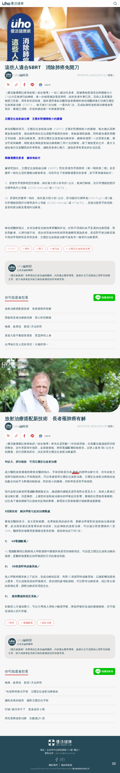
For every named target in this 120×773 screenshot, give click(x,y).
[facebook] (57, 760)
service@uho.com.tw (65, 753)
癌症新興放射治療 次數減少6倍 (25, 718)
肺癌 (63, 97)
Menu (117, 763)
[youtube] (62, 760)
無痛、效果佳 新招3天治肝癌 (23, 326)
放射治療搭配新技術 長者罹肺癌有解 (28, 309)
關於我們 (53, 765)
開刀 (40, 249)
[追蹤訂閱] (40, 84)
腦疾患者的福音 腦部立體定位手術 (27, 700)
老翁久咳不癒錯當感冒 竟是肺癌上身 (28, 335)
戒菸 (107, 444)
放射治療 (46, 623)
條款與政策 (66, 765)
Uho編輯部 (20, 75)
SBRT (12, 249)
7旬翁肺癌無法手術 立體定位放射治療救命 (31, 691)
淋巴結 (55, 249)
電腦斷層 (28, 623)
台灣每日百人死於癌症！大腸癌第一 (27, 344)
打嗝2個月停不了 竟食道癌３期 (25, 709)
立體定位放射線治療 (79, 249)
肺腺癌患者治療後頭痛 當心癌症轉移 (28, 318)
